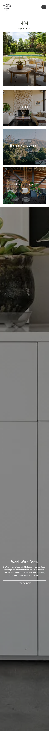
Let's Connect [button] (25, 583)
